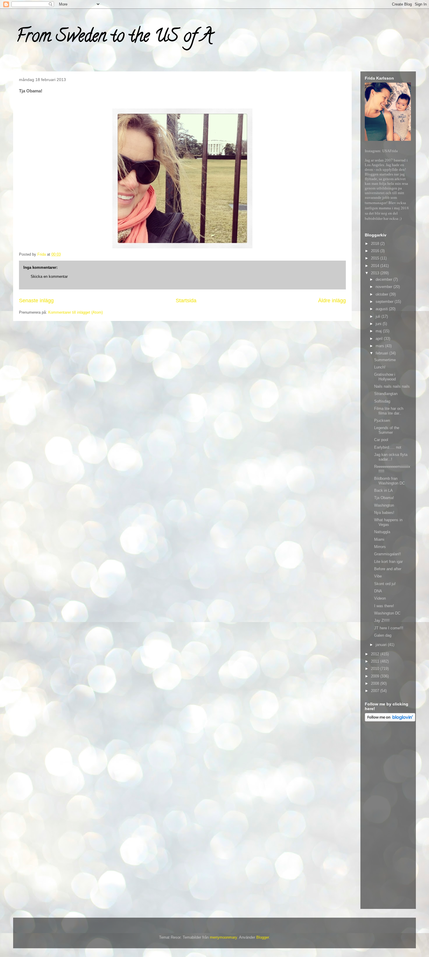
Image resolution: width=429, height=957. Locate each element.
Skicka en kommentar (49, 276)
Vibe (378, 576)
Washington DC (387, 613)
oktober (382, 294)
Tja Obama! (384, 498)
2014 (375, 266)
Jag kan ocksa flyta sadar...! (390, 456)
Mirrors (380, 547)
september (385, 301)
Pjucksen (382, 420)
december (384, 279)
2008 (375, 683)
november (384, 287)
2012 (375, 654)
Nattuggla (382, 532)
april (380, 338)
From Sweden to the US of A (114, 37)
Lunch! (380, 367)
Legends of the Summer (386, 430)
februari (382, 353)
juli (378, 316)
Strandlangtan (385, 393)
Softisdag (382, 401)
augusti (382, 309)
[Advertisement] (388, 816)
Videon (380, 598)
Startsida (186, 300)
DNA (378, 591)
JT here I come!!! (388, 628)
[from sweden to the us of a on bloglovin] (390, 720)
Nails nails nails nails (392, 386)
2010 (375, 668)
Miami (379, 539)
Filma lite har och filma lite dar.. (388, 410)
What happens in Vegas (388, 522)
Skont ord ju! (385, 584)
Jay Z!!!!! (382, 620)
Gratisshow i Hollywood (385, 376)
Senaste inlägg (36, 300)
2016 (375, 251)
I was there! (384, 606)
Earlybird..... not (387, 447)
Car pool (381, 440)
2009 (375, 676)
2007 (375, 691)
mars (380, 346)
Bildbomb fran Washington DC (389, 480)
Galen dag (382, 635)
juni (379, 324)
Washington (384, 505)
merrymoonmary (223, 937)
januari (382, 644)
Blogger (262, 937)
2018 (375, 243)
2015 (375, 258)
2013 (375, 273)
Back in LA (383, 490)
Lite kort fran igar (388, 561)
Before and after (387, 569)
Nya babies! (384, 512)
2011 (375, 661)
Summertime (385, 360)
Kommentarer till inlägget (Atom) (75, 312)
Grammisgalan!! (387, 554)
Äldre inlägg (332, 300)
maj (379, 331)
